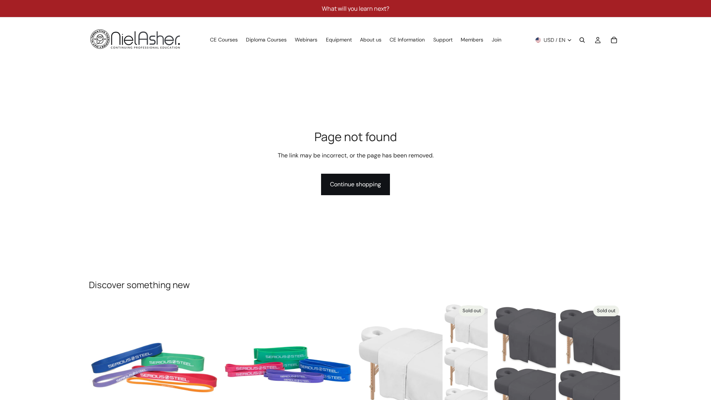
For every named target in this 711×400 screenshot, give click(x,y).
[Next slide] (208, 368)
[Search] (582, 40)
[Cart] (614, 40)
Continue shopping (355, 184)
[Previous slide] (100, 368)
